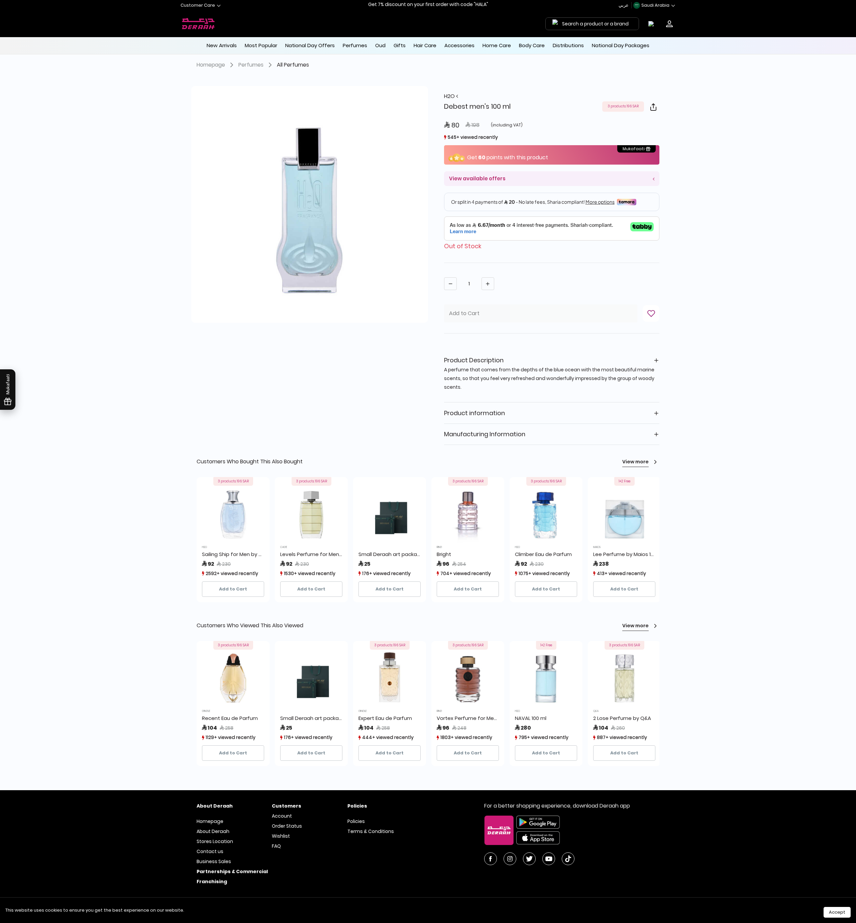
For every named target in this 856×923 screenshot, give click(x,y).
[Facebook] (490, 858)
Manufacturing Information (484, 434)
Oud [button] (380, 45)
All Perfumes (293, 65)
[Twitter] (529, 858)
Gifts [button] (400, 45)
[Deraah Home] (198, 23)
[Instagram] (510, 858)
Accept (837, 912)
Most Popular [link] (261, 45)
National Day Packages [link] (620, 45)
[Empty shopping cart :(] (652, 23)
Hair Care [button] (425, 45)
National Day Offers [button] (310, 45)
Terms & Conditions (370, 831)
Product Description (474, 360)
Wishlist (281, 836)
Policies (356, 821)
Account (282, 816)
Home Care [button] (497, 45)
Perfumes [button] (355, 45)
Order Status (287, 826)
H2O (450, 96)
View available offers (477, 178)
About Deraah (213, 831)
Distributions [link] (568, 45)
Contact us (210, 851)
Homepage (211, 65)
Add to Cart (233, 589)
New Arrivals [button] (222, 45)
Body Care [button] (532, 45)
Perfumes (250, 65)
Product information (474, 413)
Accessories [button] (459, 45)
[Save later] (651, 313)
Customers (286, 806)
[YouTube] (548, 858)
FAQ (276, 846)
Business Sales (214, 861)
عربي (624, 5)
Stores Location (215, 841)
